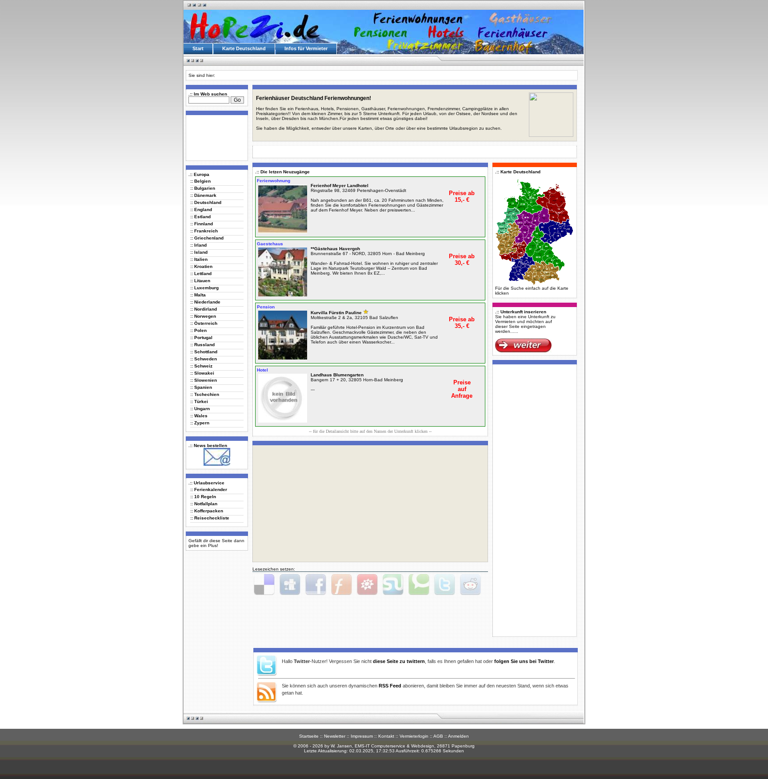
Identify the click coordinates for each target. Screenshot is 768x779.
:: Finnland (201, 223)
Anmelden (458, 736)
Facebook (315, 584)
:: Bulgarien (202, 188)
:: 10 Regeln (203, 496)
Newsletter (334, 736)
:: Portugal (201, 337)
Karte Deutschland (244, 48)
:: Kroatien (201, 266)
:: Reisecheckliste (209, 517)
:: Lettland (201, 273)
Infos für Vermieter (306, 48)
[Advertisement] (215, 137)
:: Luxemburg (204, 287)
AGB (438, 736)
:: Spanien (201, 387)
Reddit (470, 584)
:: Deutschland (205, 202)
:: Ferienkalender (208, 489)
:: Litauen (200, 280)
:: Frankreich (204, 230)
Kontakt (386, 736)
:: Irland (198, 245)
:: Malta (198, 294)
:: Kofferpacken (206, 510)
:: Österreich (203, 323)
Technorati (418, 584)
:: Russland (202, 344)
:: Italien (199, 259)
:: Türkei (199, 401)
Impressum (362, 736)
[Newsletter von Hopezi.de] (217, 464)
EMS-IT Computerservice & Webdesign (394, 745)
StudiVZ (367, 584)
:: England (201, 209)
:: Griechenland (207, 238)
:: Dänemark (203, 195)
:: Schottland (203, 351)
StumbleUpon (393, 584)
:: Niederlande (205, 302)
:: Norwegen (203, 316)
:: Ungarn (200, 408)
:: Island (199, 252)
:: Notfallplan (203, 503)
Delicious (264, 584)
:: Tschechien (204, 394)
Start (198, 48)
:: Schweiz (201, 366)
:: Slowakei (202, 373)
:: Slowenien (203, 380)
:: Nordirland (203, 309)
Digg (289, 584)
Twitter (444, 584)
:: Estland (200, 216)
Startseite (309, 736)
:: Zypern (199, 422)
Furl (341, 584)
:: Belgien (200, 181)
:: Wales (199, 415)
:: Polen (198, 330)
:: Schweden (203, 358)
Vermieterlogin (414, 736)
